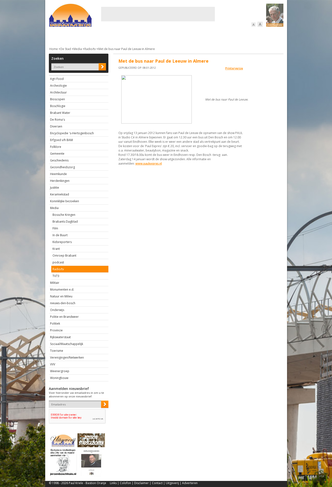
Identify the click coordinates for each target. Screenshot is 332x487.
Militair (54, 283)
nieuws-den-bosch (62, 303)
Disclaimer (141, 483)
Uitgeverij (172, 483)
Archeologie (58, 86)
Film (55, 228)
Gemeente (57, 153)
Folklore (55, 147)
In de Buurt (60, 235)
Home (53, 49)
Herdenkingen (60, 181)
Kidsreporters (62, 242)
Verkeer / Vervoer (194, 36)
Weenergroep (59, 371)
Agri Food (57, 79)
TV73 (55, 276)
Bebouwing (98, 36)
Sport (221, 36)
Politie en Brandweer (64, 317)
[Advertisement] (158, 14)
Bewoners (122, 36)
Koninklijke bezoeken (64, 201)
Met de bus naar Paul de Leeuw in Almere (126, 49)
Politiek (55, 323)
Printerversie (234, 68)
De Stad (65, 49)
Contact (157, 483)
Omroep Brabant (64, 255)
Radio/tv (90, 49)
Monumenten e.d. (62, 289)
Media (77, 49)
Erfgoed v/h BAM (61, 140)
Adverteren (190, 483)
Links (113, 483)
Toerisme (56, 351)
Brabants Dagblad (65, 221)
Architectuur (58, 92)
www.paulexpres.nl (148, 163)
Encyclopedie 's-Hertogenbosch (72, 133)
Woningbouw (59, 378)
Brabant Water (60, 113)
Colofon (125, 483)
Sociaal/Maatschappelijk (66, 344)
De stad (75, 36)
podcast (58, 262)
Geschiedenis (59, 160)
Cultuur (144, 36)
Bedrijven (165, 36)
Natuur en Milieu (61, 296)
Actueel (55, 36)
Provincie (56, 330)
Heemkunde (58, 174)
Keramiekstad (59, 194)
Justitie (54, 187)
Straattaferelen (246, 36)
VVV (52, 364)
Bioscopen (57, 99)
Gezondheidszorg (62, 167)
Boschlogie (57, 106)
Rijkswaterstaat (60, 337)
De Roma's (57, 120)
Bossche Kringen (63, 215)
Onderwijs (57, 310)
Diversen (56, 126)
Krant (56, 249)
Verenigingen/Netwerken (67, 357)
